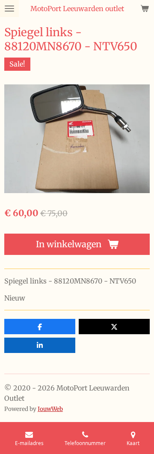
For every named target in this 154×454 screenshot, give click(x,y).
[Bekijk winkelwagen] (144, 8)
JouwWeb (50, 409)
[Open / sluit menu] (9, 8)
